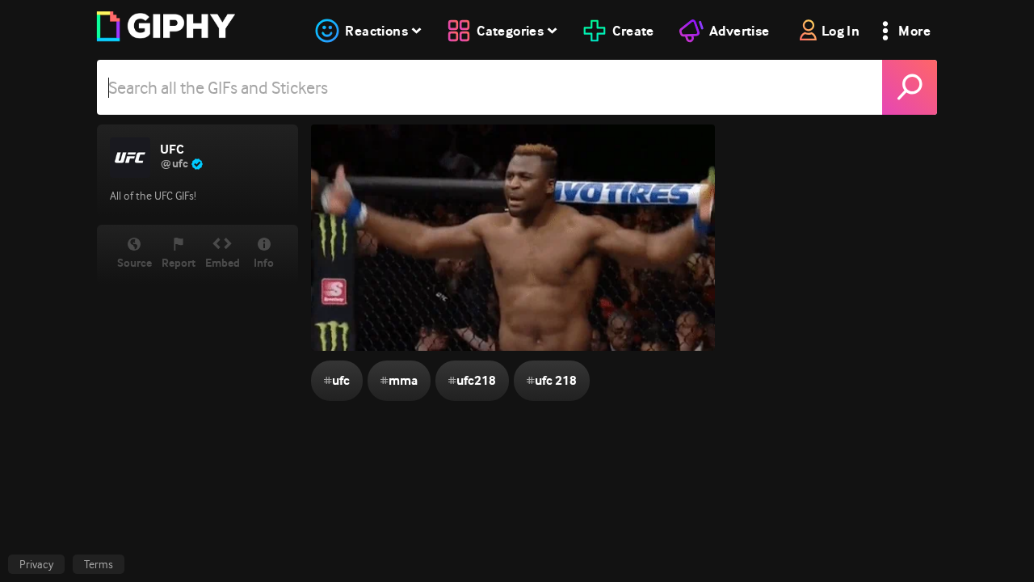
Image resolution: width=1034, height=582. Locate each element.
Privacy (36, 564)
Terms (98, 564)
